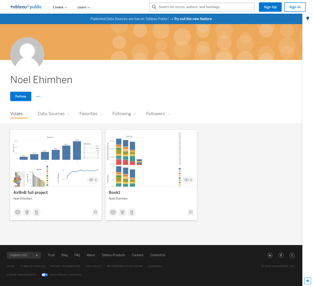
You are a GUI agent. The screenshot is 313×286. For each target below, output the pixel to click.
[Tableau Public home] (26, 7)
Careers (137, 255)
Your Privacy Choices (65, 274)
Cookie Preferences (21, 274)
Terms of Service (32, 266)
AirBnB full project (30, 192)
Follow (20, 96)
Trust (51, 255)
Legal (11, 266)
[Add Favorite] (95, 213)
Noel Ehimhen (22, 198)
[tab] (307, 18)
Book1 (114, 192)
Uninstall (155, 266)
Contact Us (157, 255)
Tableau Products (113, 255)
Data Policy (93, 266)
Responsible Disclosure (125, 266)
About (91, 255)
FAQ (77, 255)
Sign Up (270, 7)
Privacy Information (65, 266)
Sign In (295, 7)
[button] (270, 255)
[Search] (153, 7)
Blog (65, 255)
